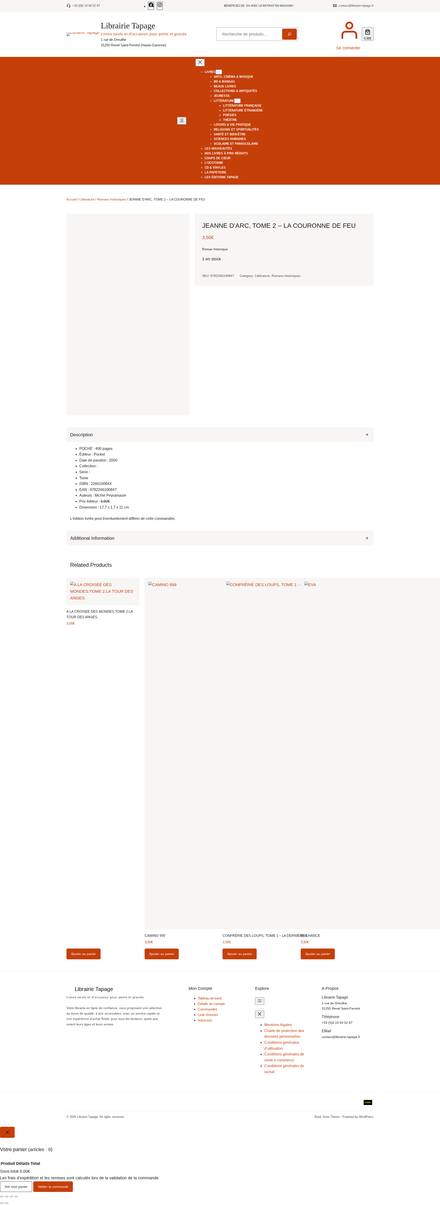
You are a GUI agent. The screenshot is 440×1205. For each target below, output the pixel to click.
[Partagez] (11, 1196)
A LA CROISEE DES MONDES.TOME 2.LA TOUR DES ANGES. (99, 614)
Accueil (71, 199)
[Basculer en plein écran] (6, 1196)
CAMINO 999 (155, 936)
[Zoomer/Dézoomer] (2, 1196)
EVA (304, 936)
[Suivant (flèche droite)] (6, 1203)
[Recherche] (289, 34)
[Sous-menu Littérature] (237, 100)
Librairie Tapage (128, 25)
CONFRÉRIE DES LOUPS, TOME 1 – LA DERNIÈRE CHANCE (271, 936)
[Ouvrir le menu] (181, 121)
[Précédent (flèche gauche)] (2, 1203)
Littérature (87, 199)
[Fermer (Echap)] (16, 1196)
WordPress (366, 1117)
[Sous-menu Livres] (219, 72)
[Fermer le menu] (200, 62)
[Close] (7, 1132)
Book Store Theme (327, 1117)
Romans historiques (111, 199)
